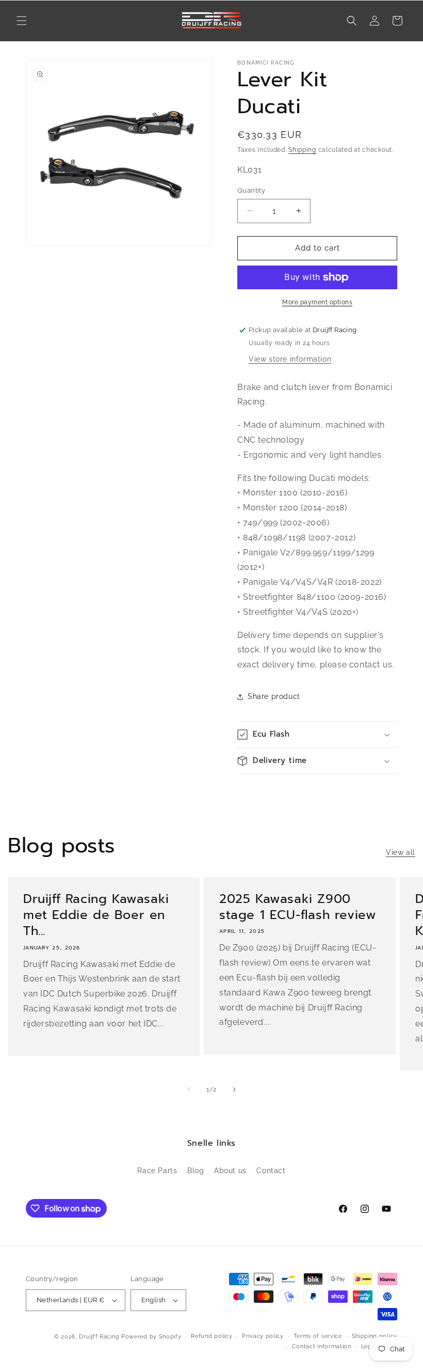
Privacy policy (263, 1336)
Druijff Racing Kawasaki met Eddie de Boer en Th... (96, 915)
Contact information (321, 1346)
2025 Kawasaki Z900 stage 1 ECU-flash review (297, 907)
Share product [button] (274, 696)
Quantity (251, 190)
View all (400, 852)
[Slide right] (234, 1089)
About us (230, 1170)
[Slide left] (188, 1089)
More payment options (317, 302)
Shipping (302, 149)
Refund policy (211, 1336)
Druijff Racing (99, 1336)
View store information (290, 359)
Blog (195, 1170)
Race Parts (157, 1170)
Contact (270, 1170)
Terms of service (318, 1336)
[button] (21, 20)
